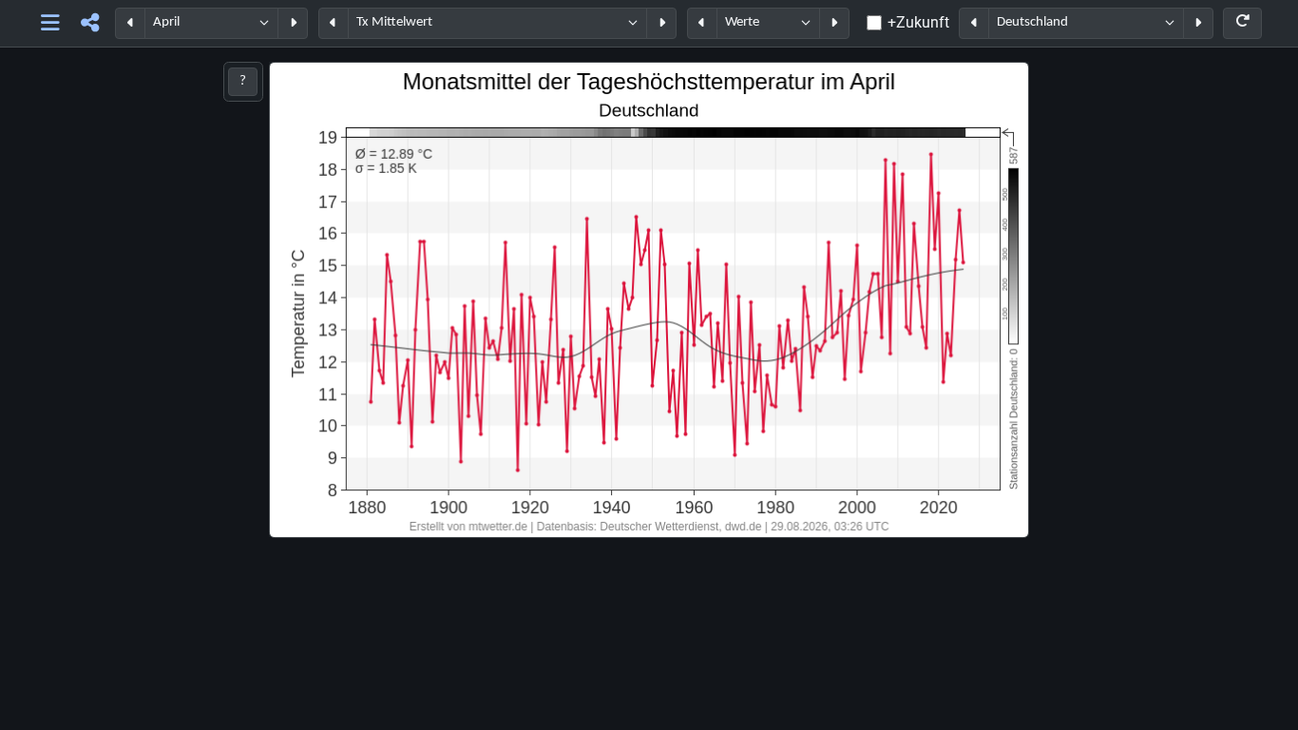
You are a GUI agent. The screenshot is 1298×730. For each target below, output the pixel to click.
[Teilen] (90, 23)
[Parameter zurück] (333, 23)
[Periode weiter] (292, 23)
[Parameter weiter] (661, 23)
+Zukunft (918, 22)
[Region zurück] (974, 23)
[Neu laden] (1242, 23)
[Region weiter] (1198, 23)
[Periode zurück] (130, 23)
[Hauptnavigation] (51, 23)
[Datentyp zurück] (702, 23)
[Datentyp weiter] (834, 23)
